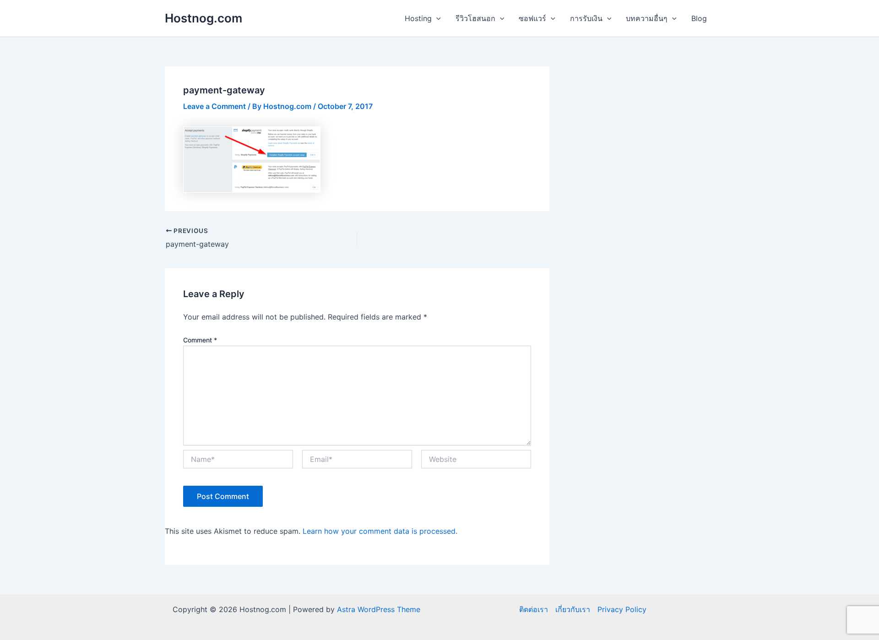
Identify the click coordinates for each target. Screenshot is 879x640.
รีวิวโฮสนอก (475, 18)
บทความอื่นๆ (646, 18)
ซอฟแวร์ (532, 18)
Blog (699, 18)
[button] (436, 18)
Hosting (418, 18)
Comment (200, 340)
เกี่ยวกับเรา (572, 609)
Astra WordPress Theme (378, 609)
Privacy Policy (621, 609)
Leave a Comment (214, 106)
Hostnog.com (203, 18)
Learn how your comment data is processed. (380, 531)
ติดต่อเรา (533, 609)
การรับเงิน (586, 18)
